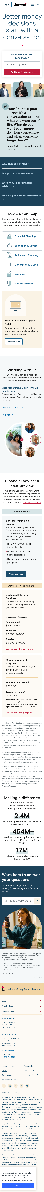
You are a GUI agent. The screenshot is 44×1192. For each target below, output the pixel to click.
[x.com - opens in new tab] (16, 1086)
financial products (32, 502)
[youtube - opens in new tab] (27, 1086)
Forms (4, 1071)
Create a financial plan (13, 407)
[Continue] (37, 901)
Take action (7, 414)
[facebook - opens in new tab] (4, 1086)
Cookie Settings (8, 1066)
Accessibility (28, 1066)
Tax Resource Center (10, 1080)
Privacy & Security (31, 1075)
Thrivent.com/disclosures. (12, 1119)
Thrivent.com (25, 1146)
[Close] (33, 1169)
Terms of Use (29, 1070)
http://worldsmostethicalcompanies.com (17, 960)
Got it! (18, 1185)
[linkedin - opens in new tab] (10, 1086)
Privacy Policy (7, 1178)
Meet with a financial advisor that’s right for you (20, 389)
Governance (7, 1075)
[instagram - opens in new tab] (21, 1086)
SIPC (35, 1110)
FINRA (26, 1110)
